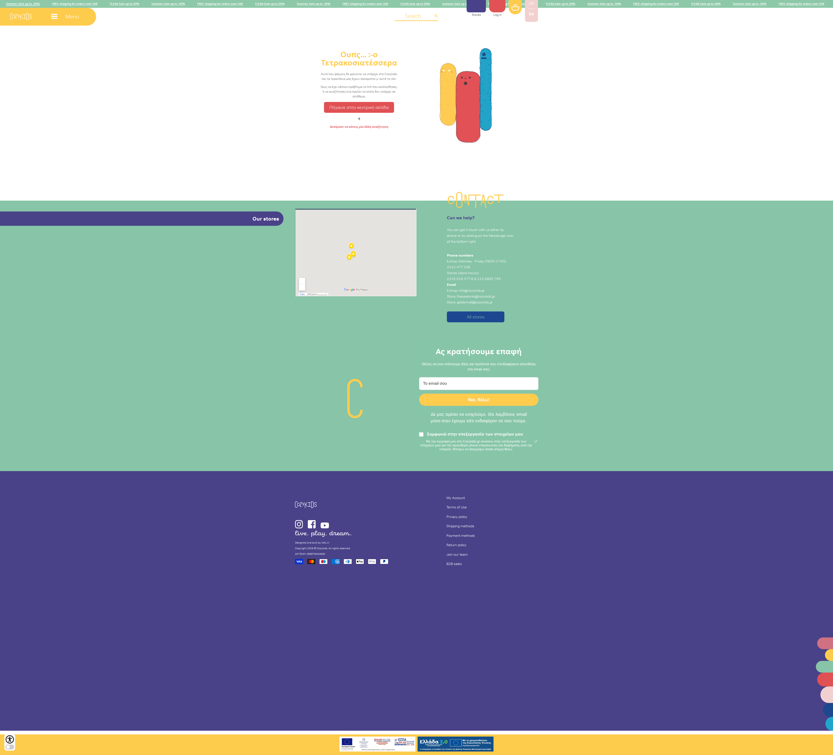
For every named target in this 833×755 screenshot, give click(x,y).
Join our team (457, 554)
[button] (416, 16)
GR (531, 3)
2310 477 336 (458, 267)
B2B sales (454, 564)
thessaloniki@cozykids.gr (476, 296)
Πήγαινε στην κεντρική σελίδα (359, 107)
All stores (476, 316)
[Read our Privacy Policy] (535, 441)
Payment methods (460, 535)
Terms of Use (456, 507)
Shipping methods (460, 526)
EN (531, 13)
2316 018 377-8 (460, 279)
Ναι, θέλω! (479, 399)
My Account (455, 498)
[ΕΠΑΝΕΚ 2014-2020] (377, 745)
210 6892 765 (489, 279)
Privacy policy (456, 516)
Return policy (456, 545)
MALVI (325, 542)
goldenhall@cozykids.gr (475, 302)
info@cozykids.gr (472, 290)
